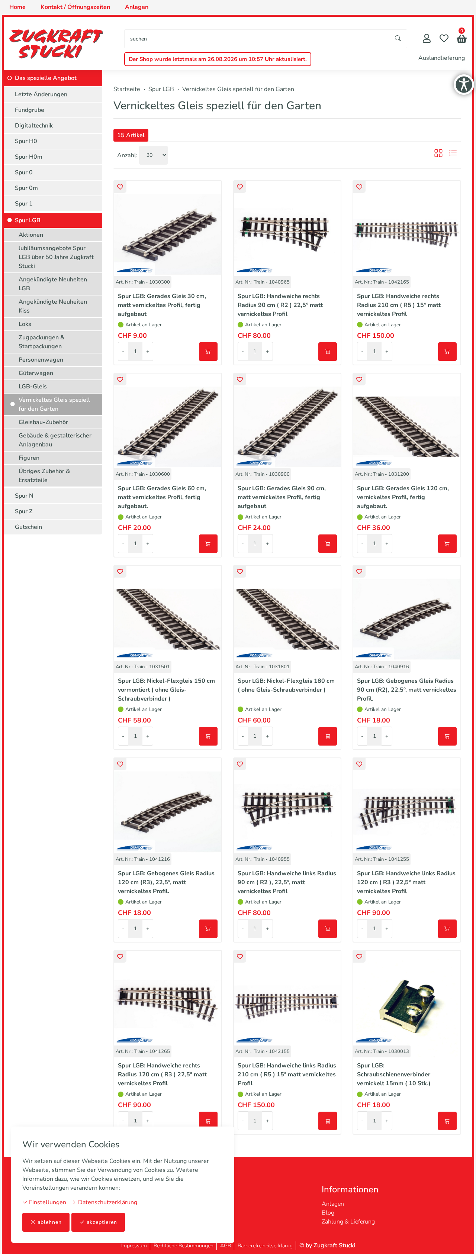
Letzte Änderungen (41, 94)
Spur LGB (28, 220)
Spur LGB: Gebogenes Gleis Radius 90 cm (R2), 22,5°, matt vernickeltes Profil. (406, 690)
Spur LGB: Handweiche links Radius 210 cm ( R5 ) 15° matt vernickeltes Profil (287, 1074)
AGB (225, 1245)
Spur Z (24, 511)
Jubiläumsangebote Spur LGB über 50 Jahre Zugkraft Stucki (56, 257)
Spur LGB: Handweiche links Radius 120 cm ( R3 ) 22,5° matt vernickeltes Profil (406, 882)
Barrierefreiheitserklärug (265, 1245)
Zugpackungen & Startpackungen (41, 341)
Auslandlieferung (441, 58)
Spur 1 (24, 204)
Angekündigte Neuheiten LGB (53, 284)
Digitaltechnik (34, 126)
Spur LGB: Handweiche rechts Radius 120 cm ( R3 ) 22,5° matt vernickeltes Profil (162, 1074)
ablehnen (50, 1222)
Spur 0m (26, 188)
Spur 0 (24, 172)
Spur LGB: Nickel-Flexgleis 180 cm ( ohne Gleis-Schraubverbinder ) (286, 685)
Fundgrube (29, 110)
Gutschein (28, 527)
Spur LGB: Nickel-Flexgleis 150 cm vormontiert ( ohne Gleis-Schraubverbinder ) (166, 690)
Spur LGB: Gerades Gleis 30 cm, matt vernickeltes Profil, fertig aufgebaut (162, 305)
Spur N (24, 496)
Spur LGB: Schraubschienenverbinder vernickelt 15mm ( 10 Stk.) (394, 1074)
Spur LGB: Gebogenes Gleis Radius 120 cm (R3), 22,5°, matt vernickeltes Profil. (166, 882)
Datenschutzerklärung (107, 1202)
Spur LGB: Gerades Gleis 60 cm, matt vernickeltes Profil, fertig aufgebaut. (162, 497)
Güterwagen (36, 373)
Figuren (29, 458)
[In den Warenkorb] (208, 351)
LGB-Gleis (33, 386)
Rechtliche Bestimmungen (183, 1245)
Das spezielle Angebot (46, 78)
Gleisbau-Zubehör (43, 422)
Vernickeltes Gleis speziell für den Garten (217, 105)
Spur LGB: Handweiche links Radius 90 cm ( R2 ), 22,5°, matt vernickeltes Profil (287, 882)
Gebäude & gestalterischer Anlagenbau (55, 440)
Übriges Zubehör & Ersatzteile (44, 475)
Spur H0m (28, 157)
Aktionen (31, 235)
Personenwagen (41, 360)
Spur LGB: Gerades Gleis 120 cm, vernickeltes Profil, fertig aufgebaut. (403, 497)
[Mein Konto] (427, 39)
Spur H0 (26, 141)
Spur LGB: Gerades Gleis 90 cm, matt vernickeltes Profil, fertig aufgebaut (282, 497)
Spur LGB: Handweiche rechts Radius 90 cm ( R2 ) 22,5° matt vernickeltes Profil (280, 305)
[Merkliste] (444, 39)
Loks (25, 324)
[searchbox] (257, 38)
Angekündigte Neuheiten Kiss (53, 306)
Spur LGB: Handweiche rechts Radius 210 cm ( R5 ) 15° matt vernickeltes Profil (399, 305)
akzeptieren (102, 1222)
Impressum (134, 1245)
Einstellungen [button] (47, 1202)
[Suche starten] (398, 38)
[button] (462, 39)
